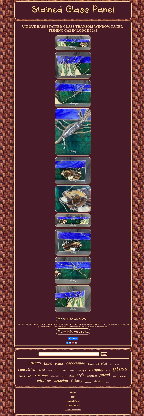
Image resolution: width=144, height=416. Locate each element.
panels (59, 363)
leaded (48, 363)
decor (117, 364)
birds (107, 382)
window (44, 380)
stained (34, 362)
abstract (92, 375)
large (91, 364)
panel (104, 374)
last (115, 376)
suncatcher (27, 369)
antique (82, 369)
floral (42, 370)
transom (123, 376)
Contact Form (73, 401)
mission (88, 382)
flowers (72, 370)
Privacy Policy (73, 405)
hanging (96, 369)
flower (50, 370)
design (99, 381)
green (22, 375)
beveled (101, 363)
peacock (55, 376)
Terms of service (73, 410)
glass (120, 369)
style (81, 375)
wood (64, 376)
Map (73, 396)
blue (108, 370)
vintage (41, 375)
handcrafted (75, 363)
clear (71, 375)
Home (73, 392)
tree (111, 364)
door (65, 370)
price (57, 370)
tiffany (77, 380)
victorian (61, 381)
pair (29, 376)
